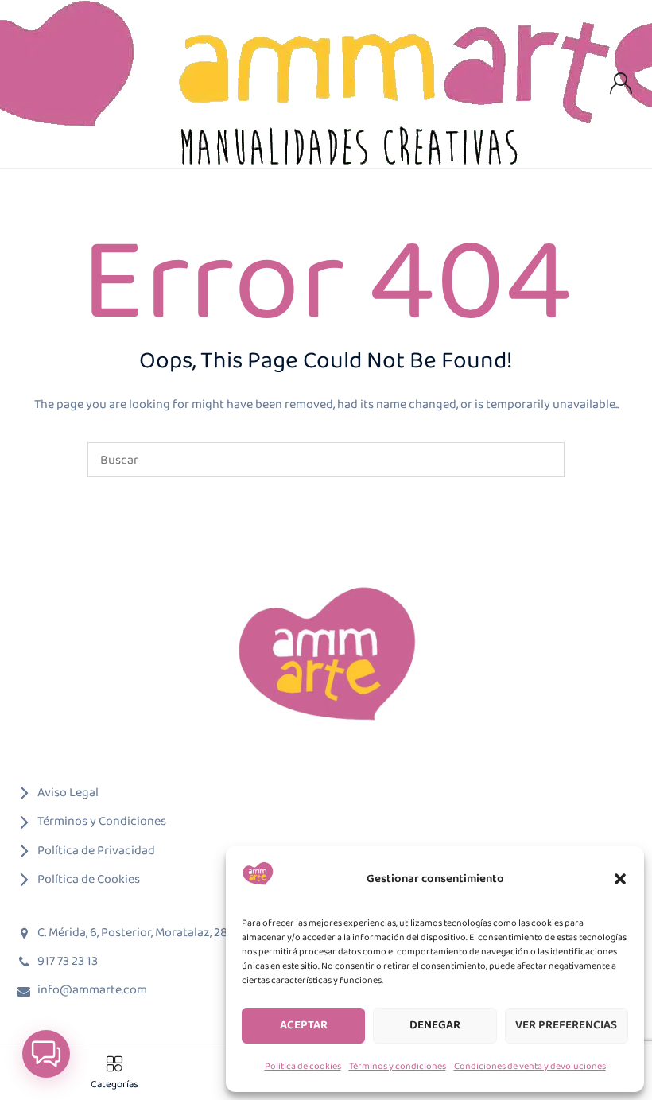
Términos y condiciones (397, 1066)
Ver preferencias (566, 1025)
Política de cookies (303, 1066)
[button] (620, 879)
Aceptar (304, 1025)
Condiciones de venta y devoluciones (530, 1066)
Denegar (434, 1025)
